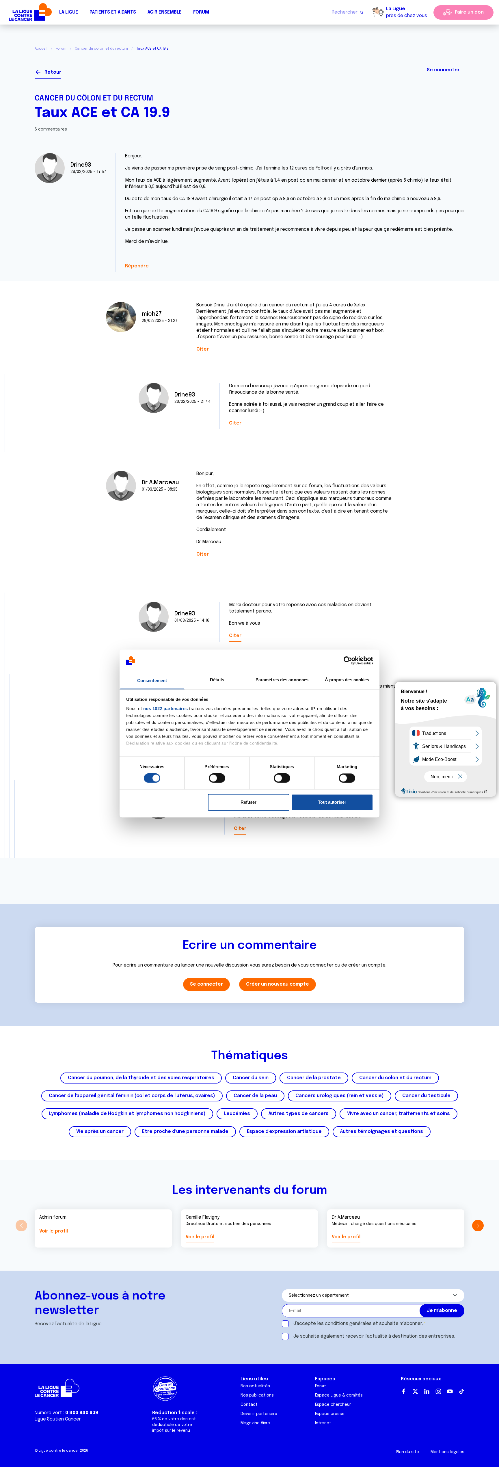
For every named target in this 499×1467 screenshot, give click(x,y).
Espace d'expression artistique (284, 1131)
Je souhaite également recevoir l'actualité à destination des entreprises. (374, 1336)
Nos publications (257, 1395)
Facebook (404, 1391)
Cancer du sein (251, 1077)
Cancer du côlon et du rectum (101, 49)
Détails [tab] (217, 679)
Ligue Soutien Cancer (58, 1419)
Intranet (323, 1423)
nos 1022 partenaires (165, 708)
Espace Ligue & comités (339, 1395)
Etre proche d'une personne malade (185, 1131)
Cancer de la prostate (314, 1077)
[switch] (217, 778)
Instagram (438, 1391)
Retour (52, 72)
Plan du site (407, 1452)
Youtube (450, 1391)
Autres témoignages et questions (381, 1131)
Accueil (41, 49)
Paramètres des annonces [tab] (282, 679)
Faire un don (469, 12)
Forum (201, 12)
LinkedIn (427, 1391)
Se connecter (443, 70)
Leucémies (237, 1113)
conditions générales (348, 1323)
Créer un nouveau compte (277, 984)
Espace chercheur (333, 1405)
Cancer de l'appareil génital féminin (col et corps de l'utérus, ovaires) (132, 1095)
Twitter (415, 1391)
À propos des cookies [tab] (347, 679)
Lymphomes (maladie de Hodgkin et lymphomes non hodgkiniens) (127, 1113)
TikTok (461, 1391)
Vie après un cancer (100, 1131)
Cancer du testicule (426, 1095)
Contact (249, 1405)
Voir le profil (53, 1231)
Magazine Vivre (255, 1423)
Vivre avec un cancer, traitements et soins (398, 1113)
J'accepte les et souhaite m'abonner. (358, 1323)
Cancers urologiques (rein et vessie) (339, 1095)
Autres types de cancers (299, 1113)
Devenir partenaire (259, 1414)
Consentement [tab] (152, 680)
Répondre (137, 266)
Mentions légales (447, 1452)
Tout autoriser (332, 802)
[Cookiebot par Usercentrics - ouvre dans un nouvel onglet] (348, 660)
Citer (202, 349)
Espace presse (330, 1414)
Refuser (248, 802)
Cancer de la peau (255, 1095)
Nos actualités (255, 1386)
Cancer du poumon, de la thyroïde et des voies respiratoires (141, 1077)
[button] (478, 1225)
